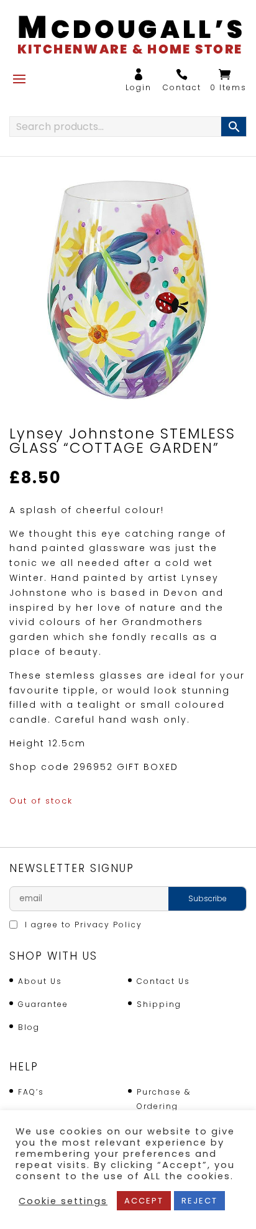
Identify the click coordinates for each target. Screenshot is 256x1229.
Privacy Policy (108, 924)
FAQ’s (31, 1092)
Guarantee (43, 1004)
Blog (29, 1027)
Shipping (159, 1004)
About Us (40, 981)
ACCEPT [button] (143, 1201)
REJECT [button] (199, 1201)
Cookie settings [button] (63, 1201)
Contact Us (163, 981)
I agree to (82, 924)
